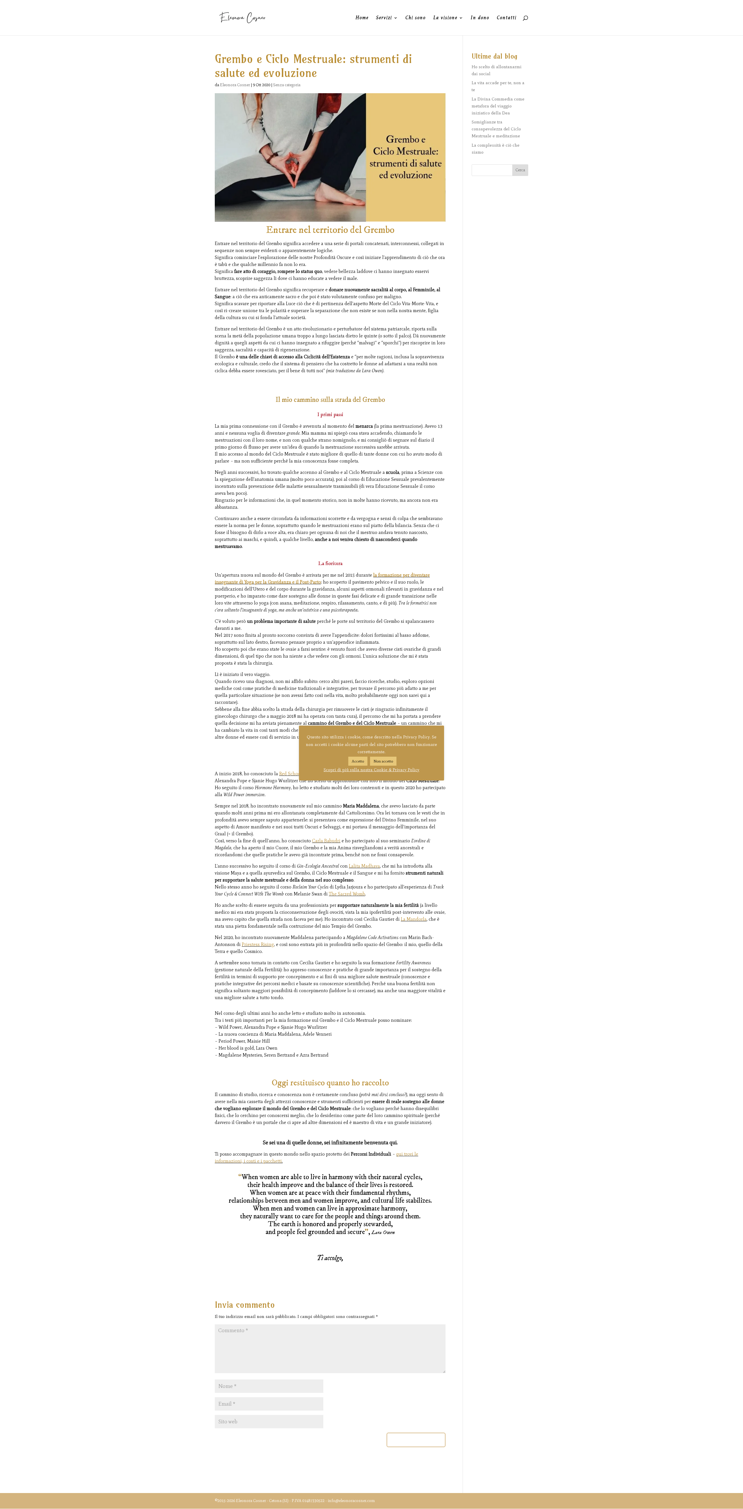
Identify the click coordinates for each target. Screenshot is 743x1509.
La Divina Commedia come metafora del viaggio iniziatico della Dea (498, 106)
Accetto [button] (358, 761)
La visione (445, 18)
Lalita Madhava (364, 866)
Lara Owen (372, 370)
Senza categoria (286, 84)
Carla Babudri (326, 840)
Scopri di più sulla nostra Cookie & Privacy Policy (371, 769)
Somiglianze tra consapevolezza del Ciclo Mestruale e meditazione (496, 129)
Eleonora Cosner (235, 84)
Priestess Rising (258, 944)
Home (362, 18)
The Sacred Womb (347, 894)
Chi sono (415, 18)
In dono (480, 18)
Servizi (384, 18)
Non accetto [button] (383, 761)
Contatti (507, 18)
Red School (290, 773)
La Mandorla (414, 919)
